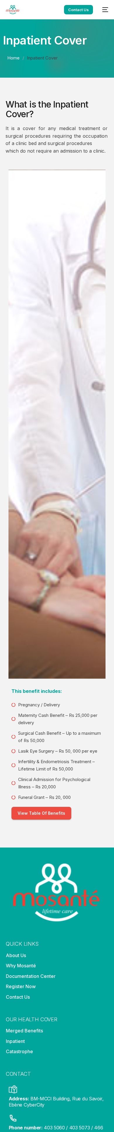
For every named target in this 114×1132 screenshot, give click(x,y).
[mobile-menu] (103, 9)
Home (13, 58)
